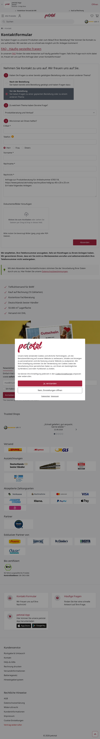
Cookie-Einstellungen (64, 374)
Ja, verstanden (50, 383)
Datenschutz (45, 396)
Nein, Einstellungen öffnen (50, 390)
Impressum (55, 396)
